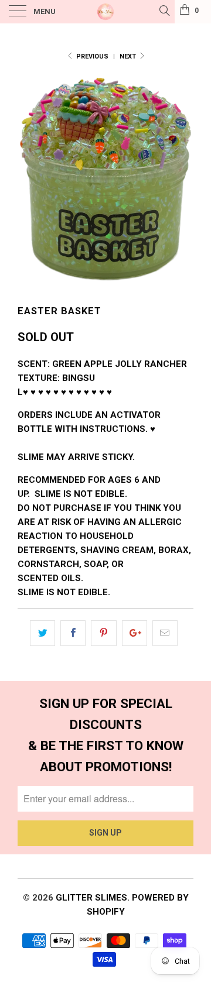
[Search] (164, 11)
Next (129, 56)
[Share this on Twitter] (42, 633)
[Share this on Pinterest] (103, 633)
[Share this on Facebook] (73, 633)
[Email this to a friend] (165, 633)
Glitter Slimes (91, 897)
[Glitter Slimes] (105, 11)
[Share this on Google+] (134, 633)
